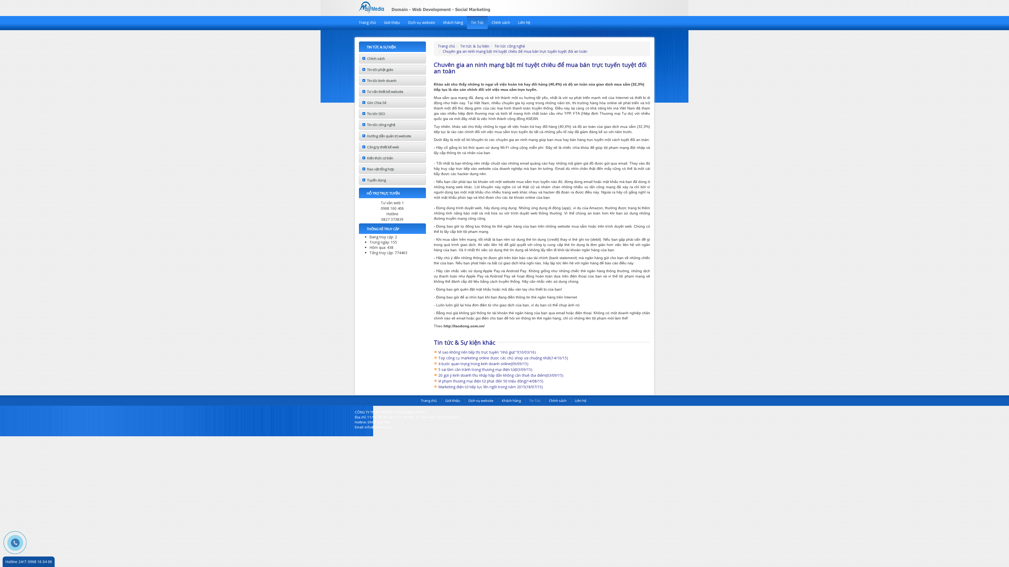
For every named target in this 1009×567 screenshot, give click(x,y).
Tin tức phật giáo (380, 69)
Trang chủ (367, 22)
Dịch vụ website (421, 22)
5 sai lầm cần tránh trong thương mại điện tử (485, 369)
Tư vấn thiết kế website (385, 91)
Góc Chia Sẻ (376, 102)
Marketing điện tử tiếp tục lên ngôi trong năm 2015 (490, 386)
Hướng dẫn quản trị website (389, 136)
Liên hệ (524, 22)
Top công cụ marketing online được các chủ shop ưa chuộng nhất (503, 357)
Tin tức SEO (376, 113)
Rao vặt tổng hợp (380, 169)
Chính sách (501, 22)
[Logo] (439, 6)
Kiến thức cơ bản (380, 158)
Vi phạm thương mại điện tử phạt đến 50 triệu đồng (490, 381)
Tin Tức (477, 22)
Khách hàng (453, 22)
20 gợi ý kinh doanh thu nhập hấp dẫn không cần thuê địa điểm (500, 375)
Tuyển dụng (376, 180)
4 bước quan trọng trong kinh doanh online (483, 363)
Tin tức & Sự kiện (474, 46)
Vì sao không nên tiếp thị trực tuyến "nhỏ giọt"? (487, 352)
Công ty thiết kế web (383, 147)
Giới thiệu (392, 22)
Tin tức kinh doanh (382, 80)
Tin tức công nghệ (381, 124)
